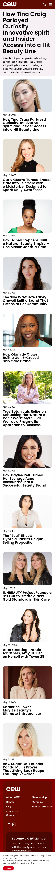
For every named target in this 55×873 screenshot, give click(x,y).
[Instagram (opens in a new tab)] (14, 824)
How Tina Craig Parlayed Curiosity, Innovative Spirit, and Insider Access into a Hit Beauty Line (24, 124)
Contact (11, 802)
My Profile (37, 802)
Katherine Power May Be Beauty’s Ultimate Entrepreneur (22, 710)
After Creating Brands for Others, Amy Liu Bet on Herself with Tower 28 (23, 653)
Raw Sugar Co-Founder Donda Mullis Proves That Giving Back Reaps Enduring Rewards (23, 769)
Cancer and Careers (12, 813)
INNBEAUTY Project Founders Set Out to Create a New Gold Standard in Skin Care (27, 596)
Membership (39, 797)
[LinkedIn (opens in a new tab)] (8, 824)
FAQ (8, 806)
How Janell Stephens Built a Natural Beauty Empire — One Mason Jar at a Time (26, 243)
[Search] (44, 4)
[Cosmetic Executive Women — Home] (9, 4)
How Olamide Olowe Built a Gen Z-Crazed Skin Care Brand (21, 357)
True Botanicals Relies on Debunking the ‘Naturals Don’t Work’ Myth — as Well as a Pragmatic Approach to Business (24, 418)
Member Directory (42, 806)
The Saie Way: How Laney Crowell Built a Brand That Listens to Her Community (25, 300)
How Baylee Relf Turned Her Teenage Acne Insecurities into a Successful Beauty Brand (24, 480)
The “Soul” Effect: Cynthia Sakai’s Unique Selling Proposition (23, 539)
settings (31, 863)
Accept (8, 868)
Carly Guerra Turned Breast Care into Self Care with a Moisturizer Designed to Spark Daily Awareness (27, 184)
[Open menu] (50, 4)
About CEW (13, 797)
